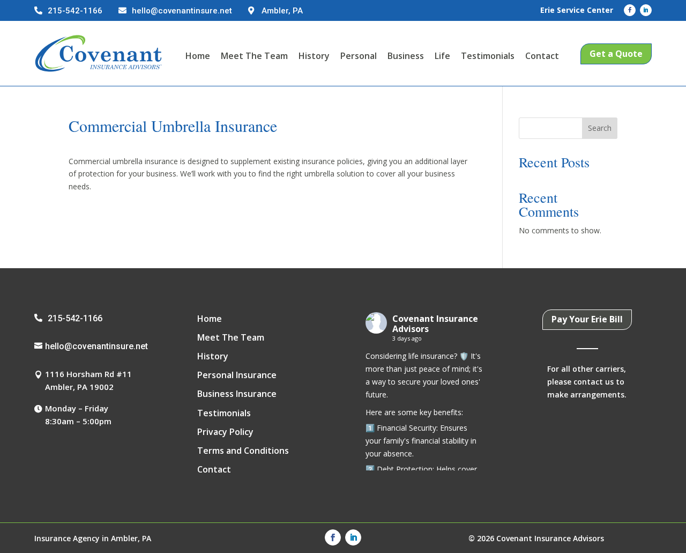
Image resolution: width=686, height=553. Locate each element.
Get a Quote (616, 54)
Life (442, 56)
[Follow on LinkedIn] (646, 10)
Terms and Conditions (243, 450)
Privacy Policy (225, 432)
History (314, 56)
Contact (542, 56)
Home (197, 56)
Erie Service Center (576, 10)
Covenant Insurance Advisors (435, 324)
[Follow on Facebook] (630, 10)
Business (405, 56)
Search (600, 128)
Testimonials (487, 56)
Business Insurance (237, 394)
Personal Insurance (237, 375)
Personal (358, 56)
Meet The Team (254, 56)
